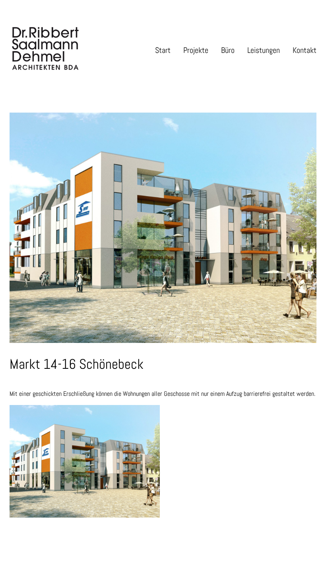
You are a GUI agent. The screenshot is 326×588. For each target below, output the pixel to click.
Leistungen (263, 50)
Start (163, 50)
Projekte (195, 50)
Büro (228, 50)
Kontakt (304, 50)
